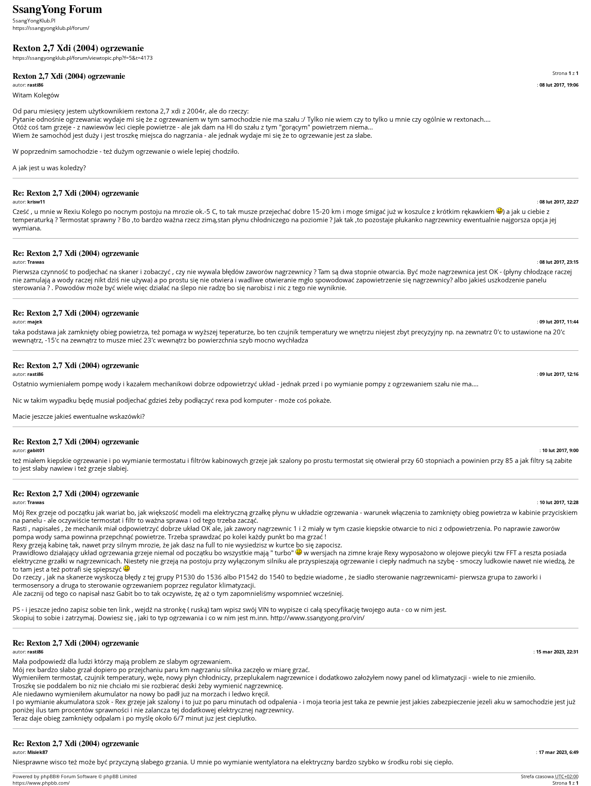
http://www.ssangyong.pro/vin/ (317, 617)
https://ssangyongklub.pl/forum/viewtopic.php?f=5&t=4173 (83, 57)
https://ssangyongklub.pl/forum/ (51, 28)
